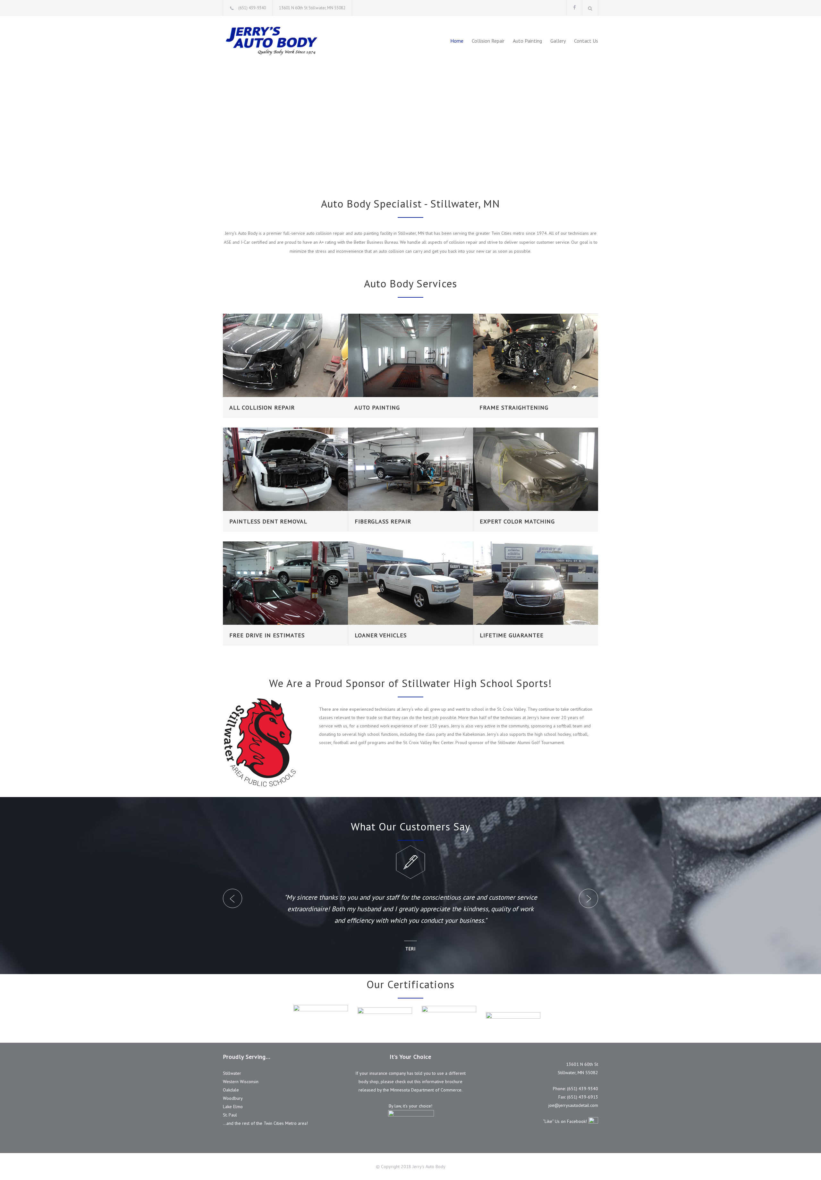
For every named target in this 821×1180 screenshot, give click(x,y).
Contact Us (586, 41)
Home (456, 41)
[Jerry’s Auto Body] (282, 40)
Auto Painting (527, 41)
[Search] (590, 8)
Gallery (558, 41)
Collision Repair (488, 41)
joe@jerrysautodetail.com (573, 1105)
